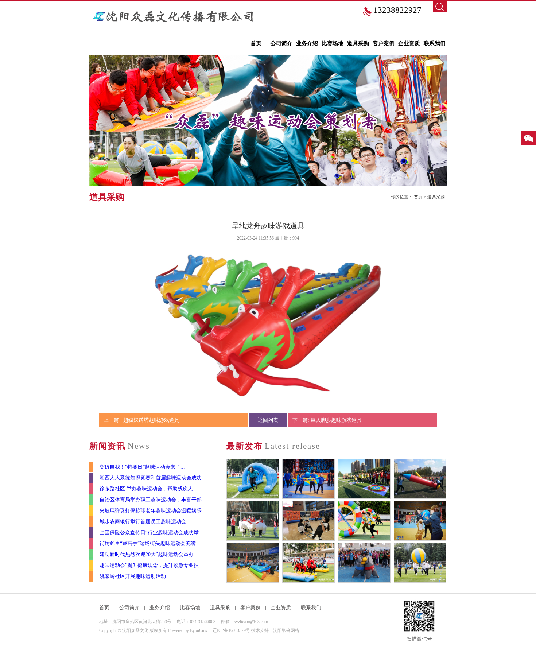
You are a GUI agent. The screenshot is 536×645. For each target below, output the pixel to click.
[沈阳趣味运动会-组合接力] (252, 479)
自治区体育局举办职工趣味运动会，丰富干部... (153, 499)
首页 (255, 43)
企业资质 (409, 43)
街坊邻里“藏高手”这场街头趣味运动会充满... (150, 543)
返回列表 (268, 420)
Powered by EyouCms (187, 630)
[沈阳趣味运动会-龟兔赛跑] (252, 521)
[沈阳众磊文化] (174, 16)
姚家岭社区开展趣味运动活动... (135, 576)
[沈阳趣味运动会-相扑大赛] (364, 563)
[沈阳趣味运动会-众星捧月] (308, 479)
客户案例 (384, 43)
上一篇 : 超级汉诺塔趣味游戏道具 (141, 420)
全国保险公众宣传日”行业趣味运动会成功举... (151, 532)
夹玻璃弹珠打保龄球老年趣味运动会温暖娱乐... (153, 510)
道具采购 (358, 43)
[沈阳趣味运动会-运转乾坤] (420, 563)
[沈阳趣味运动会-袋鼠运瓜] (420, 521)
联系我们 (435, 43)
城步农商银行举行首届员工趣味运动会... (145, 521)
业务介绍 (307, 43)
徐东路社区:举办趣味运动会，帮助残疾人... (148, 488)
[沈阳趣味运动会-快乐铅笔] (420, 479)
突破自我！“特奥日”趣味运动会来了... (142, 467)
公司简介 (281, 43)
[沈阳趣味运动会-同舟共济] (308, 563)
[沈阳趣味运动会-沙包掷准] (364, 479)
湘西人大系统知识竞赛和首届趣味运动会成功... (153, 478)
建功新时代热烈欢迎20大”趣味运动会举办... (149, 554)
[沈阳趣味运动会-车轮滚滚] (252, 563)
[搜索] (440, 6)
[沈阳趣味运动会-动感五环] (364, 521)
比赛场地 (332, 43)
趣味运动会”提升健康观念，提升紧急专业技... (151, 565)
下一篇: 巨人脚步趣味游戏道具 (327, 420)
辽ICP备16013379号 (231, 630)
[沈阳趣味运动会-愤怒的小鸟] (308, 521)
